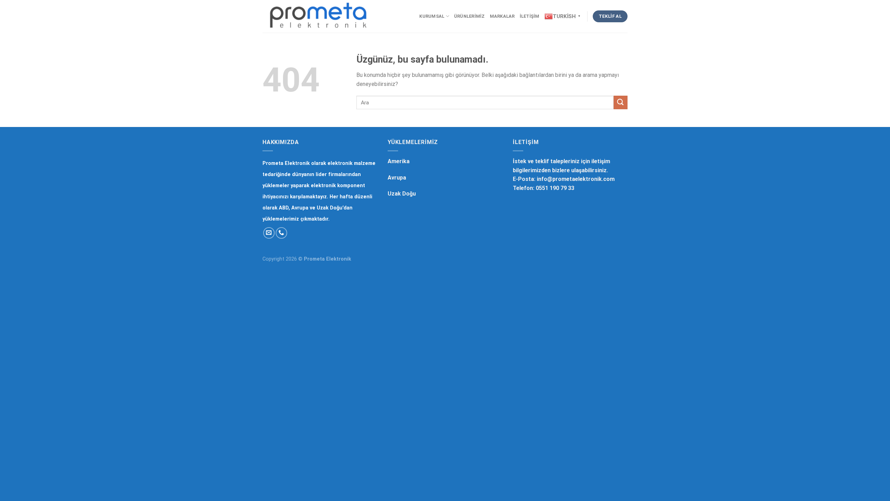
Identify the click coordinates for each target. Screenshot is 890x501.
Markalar (502, 16)
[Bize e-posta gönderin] (269, 233)
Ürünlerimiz (469, 16)
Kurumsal (431, 16)
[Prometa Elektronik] (318, 16)
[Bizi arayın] (281, 233)
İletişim (530, 16)
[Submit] (621, 102)
